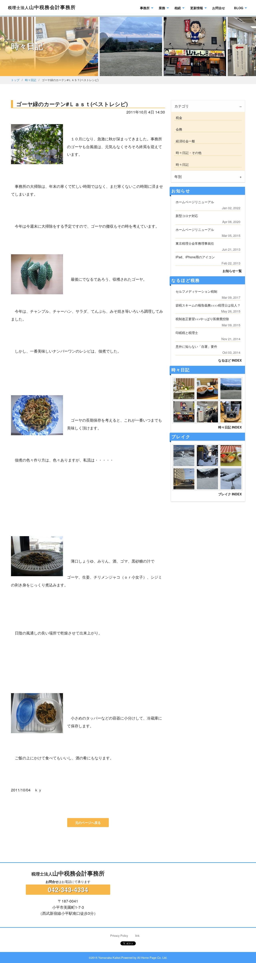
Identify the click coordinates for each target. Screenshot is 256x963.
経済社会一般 (184, 141)
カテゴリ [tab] (181, 106)
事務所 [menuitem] (145, 8)
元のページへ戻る (88, 822)
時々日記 (30, 80)
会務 (178, 129)
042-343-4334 (68, 889)
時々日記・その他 (187, 152)
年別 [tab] (178, 176)
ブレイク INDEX (230, 494)
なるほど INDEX (230, 360)
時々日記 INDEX (230, 427)
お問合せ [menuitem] (218, 8)
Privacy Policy (119, 935)
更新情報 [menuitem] (196, 8)
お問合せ (52, 881)
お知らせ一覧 (232, 270)
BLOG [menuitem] (238, 8)
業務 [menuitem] (162, 8)
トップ (15, 80)
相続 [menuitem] (177, 8)
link (137, 935)
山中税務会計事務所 (42, 7)
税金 (178, 117)
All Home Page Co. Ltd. (152, 957)
